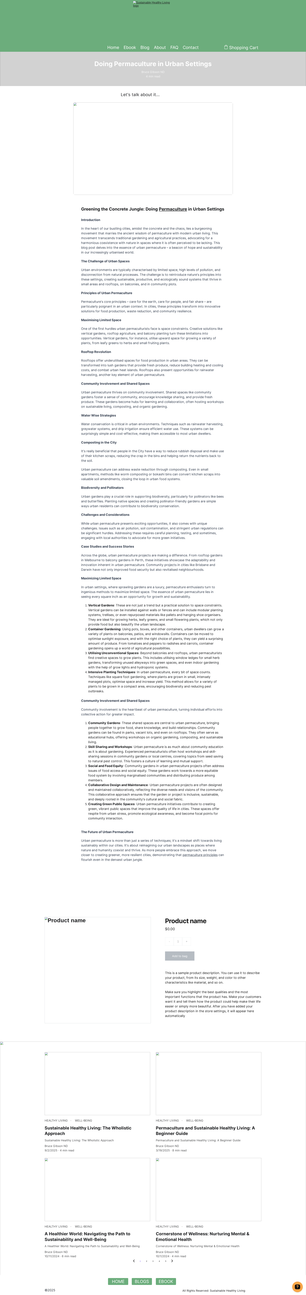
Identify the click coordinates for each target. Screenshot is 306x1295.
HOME (118, 1281)
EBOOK (166, 1281)
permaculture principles (200, 855)
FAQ (174, 47)
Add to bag (179, 956)
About (160, 47)
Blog (144, 47)
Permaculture (173, 209)
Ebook (130, 47)
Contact (191, 47)
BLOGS (142, 1281)
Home (113, 47)
